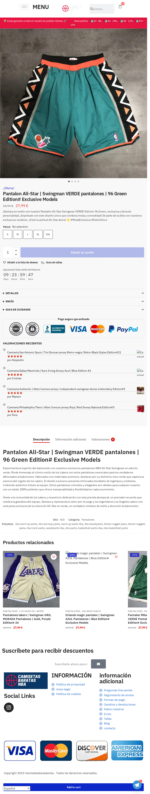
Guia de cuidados (18, 309)
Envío (10, 301)
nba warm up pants (26, 524)
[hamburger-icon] (24, 7)
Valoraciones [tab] (100, 439)
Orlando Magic (91, 611)
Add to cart (73, 787)
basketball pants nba (90, 528)
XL (38, 234)
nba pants (71, 528)
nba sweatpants (93, 524)
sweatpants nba (55, 528)
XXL (48, 234)
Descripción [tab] (41, 439)
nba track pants (36, 528)
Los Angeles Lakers (31, 611)
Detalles (12, 293)
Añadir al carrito (82, 252)
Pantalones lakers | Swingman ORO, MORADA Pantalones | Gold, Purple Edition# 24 (27, 618)
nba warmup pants (49, 524)
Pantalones (88, 519)
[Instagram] (9, 707)
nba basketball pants (116, 528)
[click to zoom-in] (75, 103)
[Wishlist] (54, 557)
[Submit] (98, 663)
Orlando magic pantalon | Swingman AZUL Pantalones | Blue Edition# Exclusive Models (89, 618)
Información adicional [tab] (70, 439)
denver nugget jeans (115, 524)
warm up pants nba (72, 524)
